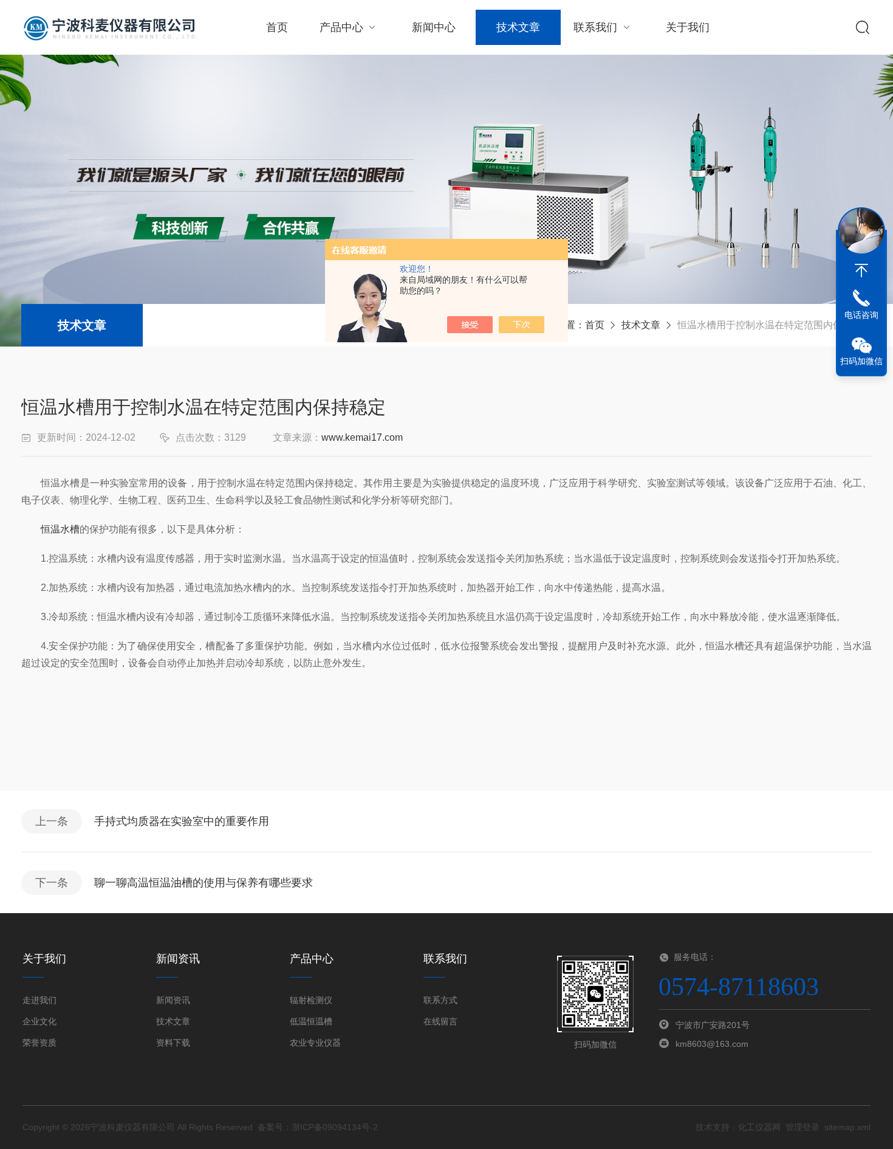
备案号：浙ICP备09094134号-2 (318, 1127)
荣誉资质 (39, 1042)
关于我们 (688, 27)
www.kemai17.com (362, 437)
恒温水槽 (60, 529)
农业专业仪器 (315, 1042)
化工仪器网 (759, 1127)
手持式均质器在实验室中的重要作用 (181, 821)
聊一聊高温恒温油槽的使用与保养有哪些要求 (203, 883)
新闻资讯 (173, 1000)
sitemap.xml (847, 1127)
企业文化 (39, 1021)
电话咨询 (861, 315)
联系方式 (440, 1000)
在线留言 (440, 1021)
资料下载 (173, 1042)
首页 (277, 27)
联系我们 (595, 27)
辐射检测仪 (311, 1000)
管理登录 (802, 1127)
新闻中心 (434, 27)
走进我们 (39, 1000)
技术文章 (518, 27)
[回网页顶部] (861, 270)
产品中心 (341, 27)
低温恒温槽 (311, 1021)
